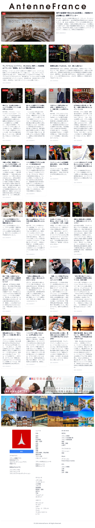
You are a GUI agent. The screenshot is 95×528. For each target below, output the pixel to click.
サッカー (38, 505)
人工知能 (38, 484)
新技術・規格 (39, 489)
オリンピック (39, 503)
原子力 (38, 491)
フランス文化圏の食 (67, 438)
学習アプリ (13, 464)
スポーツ (38, 500)
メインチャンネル (15, 470)
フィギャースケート (41, 512)
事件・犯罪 (39, 441)
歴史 (37, 447)
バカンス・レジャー (41, 458)
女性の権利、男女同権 (42, 452)
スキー (38, 506)
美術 (63, 470)
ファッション (65, 451)
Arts (63, 464)
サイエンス (39, 477)
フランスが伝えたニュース (43, 461)
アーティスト (65, 459)
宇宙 (37, 493)
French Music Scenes (68, 461)
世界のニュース (40, 466)
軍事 (37, 449)
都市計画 (38, 454)
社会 (37, 433)
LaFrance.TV (16, 467)
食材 (63, 441)
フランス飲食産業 (67, 439)
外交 (37, 443)
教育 (37, 445)
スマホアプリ (13, 455)
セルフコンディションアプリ (18, 462)
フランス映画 (65, 467)
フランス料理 (65, 436)
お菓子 (63, 445)
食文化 (63, 433)
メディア (38, 486)
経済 (37, 436)
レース (38, 514)
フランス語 (39, 456)
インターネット (40, 482)
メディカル (39, 480)
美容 (63, 453)
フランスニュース (15, 471)
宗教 (37, 451)
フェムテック (39, 495)
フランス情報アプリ (15, 458)
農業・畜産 (65, 443)
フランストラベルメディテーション (20, 473)
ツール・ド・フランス (42, 508)
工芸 (63, 468)
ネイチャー (39, 497)
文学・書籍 (65, 472)
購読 (21, 451)
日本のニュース (40, 464)
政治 (37, 438)
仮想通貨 (38, 487)
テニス (38, 510)
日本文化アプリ (14, 460)
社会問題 (38, 439)
